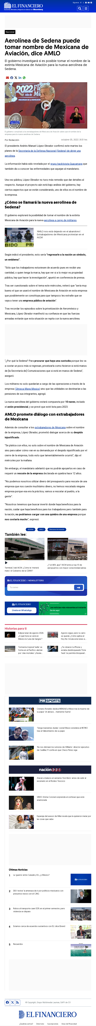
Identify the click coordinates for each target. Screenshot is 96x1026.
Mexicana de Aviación (57, 529)
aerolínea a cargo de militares (60, 220)
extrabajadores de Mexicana (50, 427)
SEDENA (30, 529)
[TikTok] (91, 2)
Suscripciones (52, 1024)
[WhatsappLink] (46, 608)
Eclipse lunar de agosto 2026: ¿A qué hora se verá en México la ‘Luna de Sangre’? (31, 636)
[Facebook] (81, 2)
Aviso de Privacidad (69, 1024)
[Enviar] (78, 587)
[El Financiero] (23, 6)
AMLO (41, 529)
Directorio (40, 1024)
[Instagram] (86, 2)
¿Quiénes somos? (26, 1024)
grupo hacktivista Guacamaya (66, 163)
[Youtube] (89, 2)
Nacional (10, 32)
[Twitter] (84, 2)
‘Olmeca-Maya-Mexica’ (27, 388)
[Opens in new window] (21, 715)
